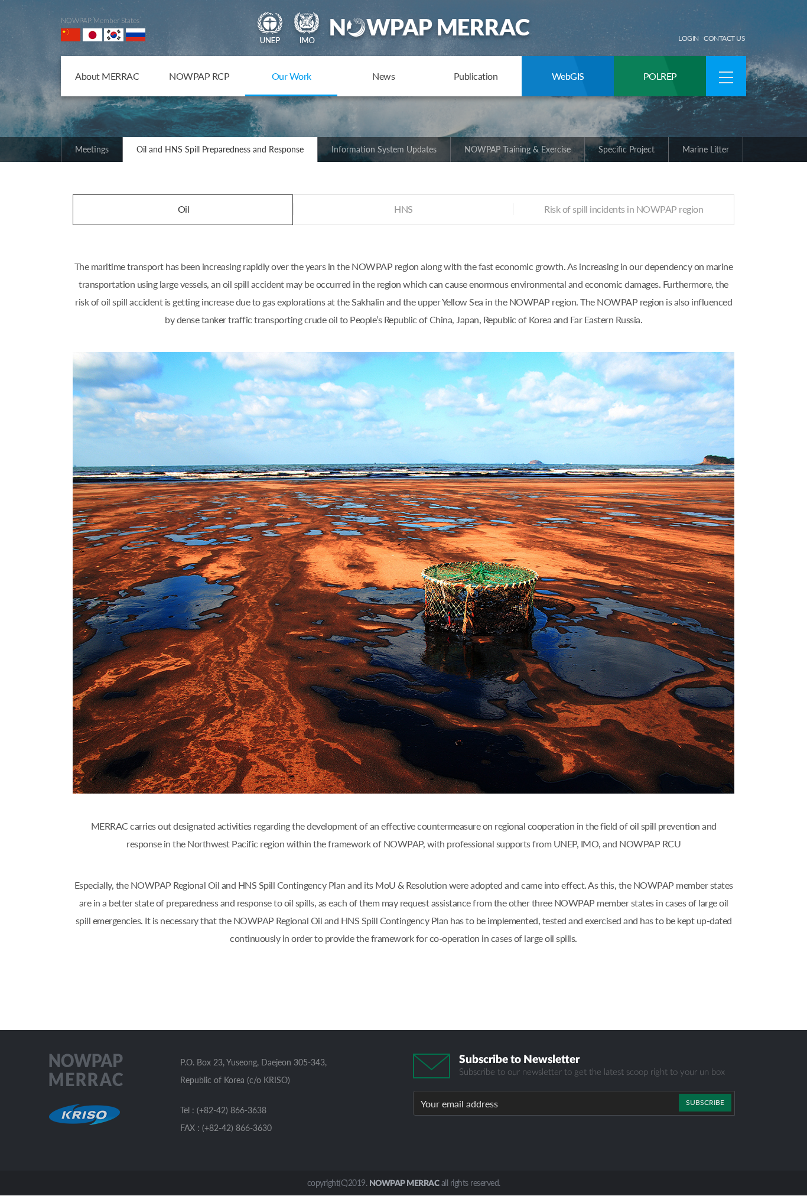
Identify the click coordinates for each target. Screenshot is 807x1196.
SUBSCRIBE (705, 1102)
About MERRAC (107, 76)
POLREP (660, 76)
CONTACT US (724, 38)
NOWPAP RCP (199, 76)
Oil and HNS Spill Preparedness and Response (220, 149)
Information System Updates (384, 149)
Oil (184, 208)
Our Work (291, 76)
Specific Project (626, 149)
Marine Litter (705, 149)
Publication (476, 76)
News (383, 76)
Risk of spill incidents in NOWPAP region (623, 208)
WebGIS (568, 76)
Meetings (92, 149)
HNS (403, 208)
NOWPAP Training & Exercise (517, 149)
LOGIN (688, 38)
